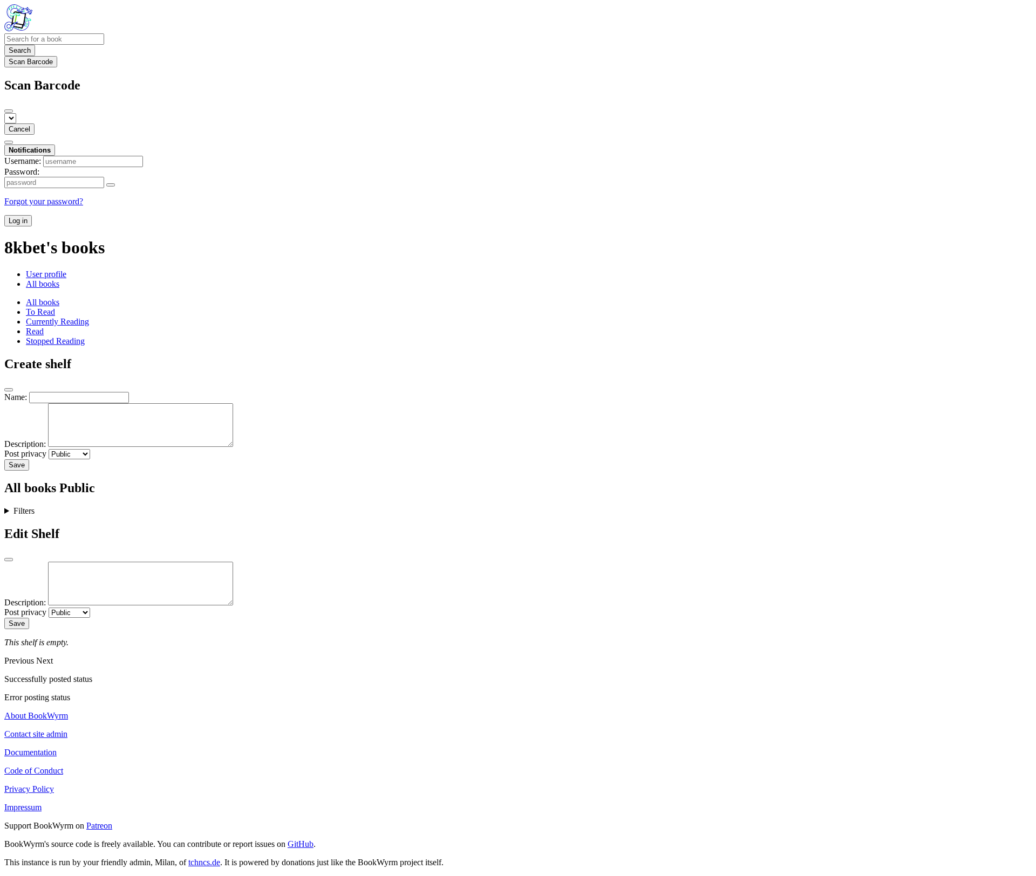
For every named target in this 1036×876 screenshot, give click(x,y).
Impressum (23, 807)
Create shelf (37, 364)
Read (35, 331)
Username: (22, 160)
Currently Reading (57, 321)
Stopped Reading (55, 341)
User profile (46, 274)
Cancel (19, 129)
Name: (15, 397)
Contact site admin (35, 734)
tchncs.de (204, 862)
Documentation (30, 752)
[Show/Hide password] (110, 185)
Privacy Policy (29, 789)
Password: (21, 171)
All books (42, 283)
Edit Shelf (31, 534)
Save (17, 465)
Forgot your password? (43, 201)
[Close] (8, 111)
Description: (25, 444)
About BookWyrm (36, 715)
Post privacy (25, 453)
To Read (40, 311)
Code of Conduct (33, 770)
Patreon (99, 825)
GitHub (300, 844)
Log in (18, 221)
